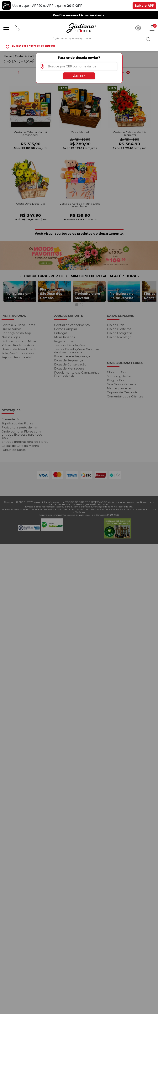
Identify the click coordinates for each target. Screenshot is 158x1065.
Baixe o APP (144, 6)
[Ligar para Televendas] (17, 28)
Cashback (138, 28)
